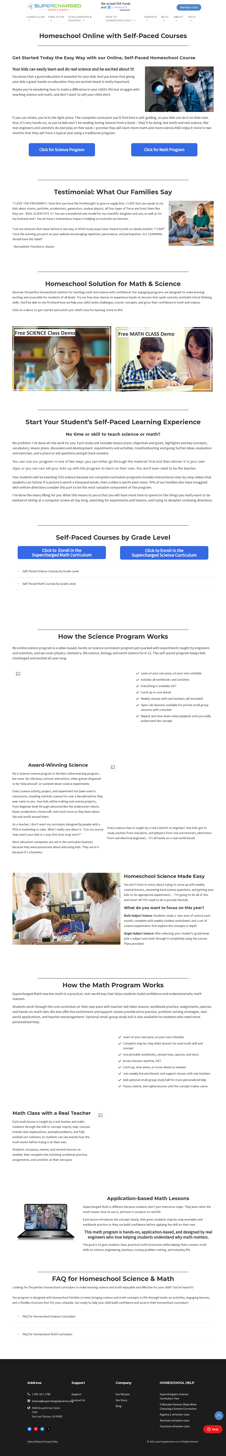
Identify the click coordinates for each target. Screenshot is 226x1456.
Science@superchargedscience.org (52, 1401)
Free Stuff (56, 17)
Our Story (121, 1400)
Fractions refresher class (175, 1426)
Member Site (189, 7)
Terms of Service (35, 1441)
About (178, 17)
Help (191, 17)
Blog (165, 17)
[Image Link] (61, 358)
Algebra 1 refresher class (175, 1414)
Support (76, 1394)
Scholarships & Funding (80, 18)
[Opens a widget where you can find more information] (212, 1429)
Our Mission (123, 1394)
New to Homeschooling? (119, 18)
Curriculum (35, 17)
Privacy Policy (51, 1441)
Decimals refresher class (174, 1420)
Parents (150, 17)
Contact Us (78, 1400)
